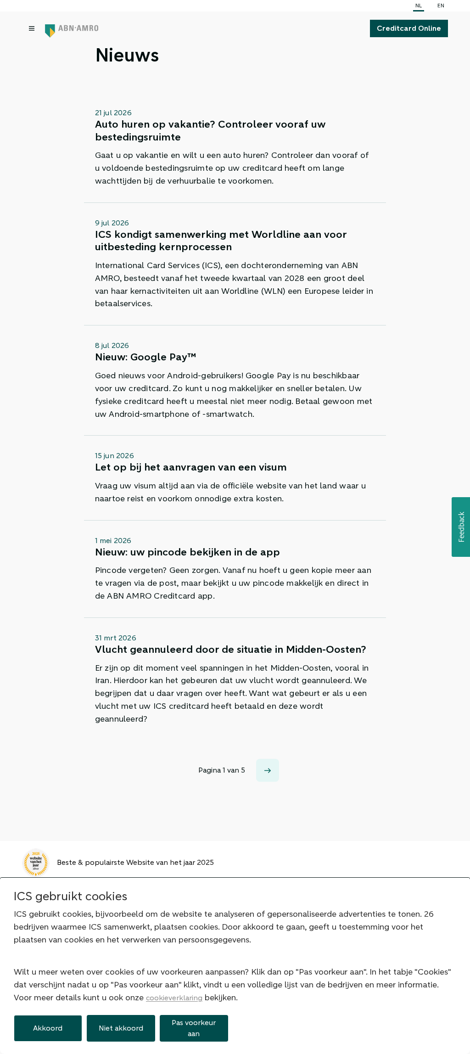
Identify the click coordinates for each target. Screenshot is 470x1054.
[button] (461, 527)
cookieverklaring (174, 998)
